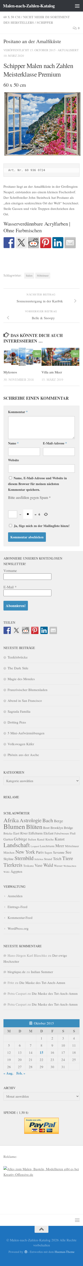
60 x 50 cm (11, 17)
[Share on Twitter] (21, 242)
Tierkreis (12, 864)
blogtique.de (17, 971)
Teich (57, 858)
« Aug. (8, 1073)
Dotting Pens (17, 722)
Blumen (14, 826)
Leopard (35, 846)
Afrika (11, 820)
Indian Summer (42, 971)
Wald (48, 865)
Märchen (9, 852)
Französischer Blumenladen (27, 689)
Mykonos (10, 372)
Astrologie (31, 820)
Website (13, 460)
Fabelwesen (61, 833)
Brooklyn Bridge (61, 827)
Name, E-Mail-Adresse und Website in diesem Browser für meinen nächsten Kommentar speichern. (37, 484)
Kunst (60, 839)
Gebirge (20, 839)
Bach (47, 820)
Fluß (73, 833)
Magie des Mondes (21, 678)
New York (25, 852)
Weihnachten (69, 865)
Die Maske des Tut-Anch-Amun (42, 982)
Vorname (10, 570)
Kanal (40, 839)
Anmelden (15, 896)
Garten (8, 839)
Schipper (45, 22)
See (68, 852)
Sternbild (24, 858)
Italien (29, 275)
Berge (58, 820)
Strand (48, 859)
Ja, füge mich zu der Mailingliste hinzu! (41, 525)
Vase (38, 865)
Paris (40, 852)
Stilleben (38, 859)
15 (41, 1052)
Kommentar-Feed (20, 917)
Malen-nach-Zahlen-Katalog (29, 6)
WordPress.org (18, 928)
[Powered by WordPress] (25, 1251)
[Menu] (77, 6)
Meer (59, 845)
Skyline (8, 858)
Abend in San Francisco (25, 700)
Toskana (28, 866)
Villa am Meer (52, 372)
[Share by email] (70, 242)
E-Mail (10, 586)
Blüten (34, 826)
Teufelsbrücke (18, 657)
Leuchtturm (47, 846)
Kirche (49, 839)
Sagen (48, 852)
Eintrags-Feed (17, 906)
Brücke (7, 833)
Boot (46, 827)
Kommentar (18, 411)
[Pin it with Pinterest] (45, 242)
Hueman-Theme (64, 1252)
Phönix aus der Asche (23, 754)
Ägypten (16, 871)
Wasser (58, 866)
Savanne (59, 852)
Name (13, 443)
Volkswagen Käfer (21, 744)
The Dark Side (18, 668)
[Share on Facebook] (9, 242)
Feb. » (20, 1073)
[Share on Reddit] (33, 242)
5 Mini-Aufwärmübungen (26, 733)
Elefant (48, 833)
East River (20, 833)
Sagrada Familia (19, 711)
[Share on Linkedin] (57, 242)
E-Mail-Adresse (55, 443)
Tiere (67, 858)
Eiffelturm (36, 833)
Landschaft (16, 845)
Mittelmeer (43, 275)
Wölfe (6, 871)
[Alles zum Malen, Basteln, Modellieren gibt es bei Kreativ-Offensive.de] (41, 1174)
